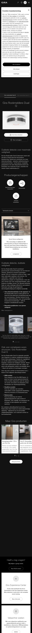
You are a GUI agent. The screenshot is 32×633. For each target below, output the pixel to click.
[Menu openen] (29, 2)
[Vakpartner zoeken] (21, 2)
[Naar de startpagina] (4, 2)
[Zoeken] (18, 3)
